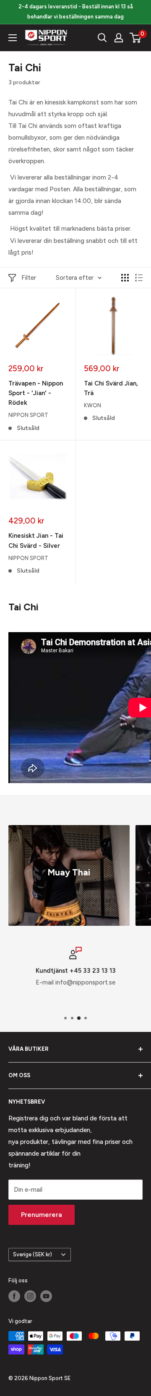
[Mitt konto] (119, 37)
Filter (28, 277)
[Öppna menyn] (12, 37)
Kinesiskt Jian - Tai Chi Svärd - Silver (35, 540)
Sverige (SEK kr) (32, 1254)
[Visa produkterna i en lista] (139, 277)
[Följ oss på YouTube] (46, 1296)
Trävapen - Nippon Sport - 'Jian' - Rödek (35, 393)
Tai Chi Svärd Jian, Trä (111, 388)
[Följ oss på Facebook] (14, 1296)
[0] (135, 38)
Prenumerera (41, 1215)
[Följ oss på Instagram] (30, 1296)
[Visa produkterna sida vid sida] (125, 277)
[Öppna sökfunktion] (102, 37)
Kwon (92, 405)
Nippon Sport (28, 415)
